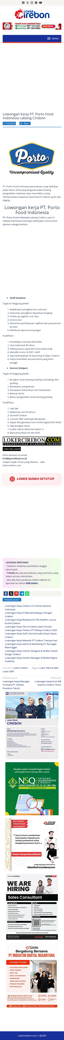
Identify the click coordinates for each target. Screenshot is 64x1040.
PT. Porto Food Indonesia (16, 217)
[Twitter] (27, 3)
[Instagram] (32, 3)
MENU (55, 38)
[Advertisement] (32, 78)
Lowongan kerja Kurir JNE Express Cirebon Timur (48, 681)
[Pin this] (16, 593)
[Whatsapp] (27, 593)
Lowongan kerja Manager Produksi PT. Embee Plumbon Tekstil (16, 683)
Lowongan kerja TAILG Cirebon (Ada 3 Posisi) (28, 626)
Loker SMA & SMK (48, 667)
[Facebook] (23, 3)
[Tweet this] (11, 593)
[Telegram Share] (22, 593)
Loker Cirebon (20, 667)
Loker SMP (8, 671)
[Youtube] (40, 3)
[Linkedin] (36, 3)
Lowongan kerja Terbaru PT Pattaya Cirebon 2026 (31, 630)
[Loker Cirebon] (32, 14)
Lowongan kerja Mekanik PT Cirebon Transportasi (31, 640)
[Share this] (6, 593)
